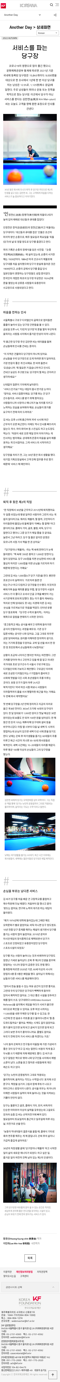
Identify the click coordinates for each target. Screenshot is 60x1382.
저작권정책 (42, 1272)
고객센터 (24, 1276)
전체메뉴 (57, 4)
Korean (41, 33)
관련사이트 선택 (14, 1287)
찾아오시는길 (9, 1276)
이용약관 (7, 1272)
